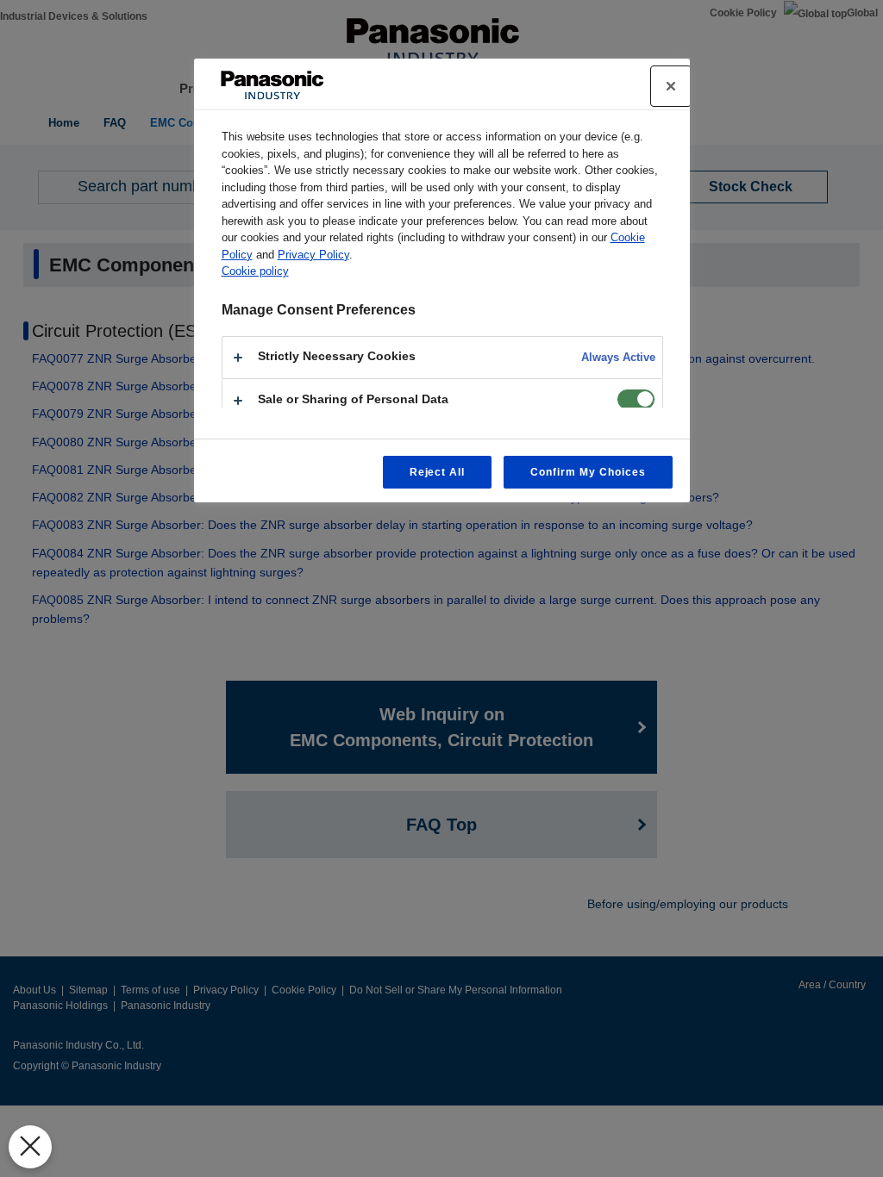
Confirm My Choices (587, 472)
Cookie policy (255, 271)
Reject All (438, 472)
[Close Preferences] (30, 1146)
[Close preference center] (671, 86)
